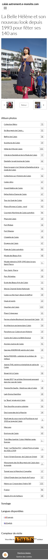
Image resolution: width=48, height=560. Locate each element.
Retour (24, 105)
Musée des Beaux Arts (23, 255)
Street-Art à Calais (23, 373)
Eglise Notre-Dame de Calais (23, 194)
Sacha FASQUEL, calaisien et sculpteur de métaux (23, 357)
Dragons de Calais (23, 243)
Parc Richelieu (23, 276)
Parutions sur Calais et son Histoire (23, 331)
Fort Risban (23, 225)
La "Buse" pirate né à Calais (23, 400)
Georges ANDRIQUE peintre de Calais (23, 350)
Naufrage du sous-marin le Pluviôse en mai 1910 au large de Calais (24, 419)
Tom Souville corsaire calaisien (23, 406)
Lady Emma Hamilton (23, 394)
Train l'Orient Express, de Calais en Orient (23, 456)
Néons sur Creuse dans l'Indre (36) (23, 483)
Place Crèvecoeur (23, 313)
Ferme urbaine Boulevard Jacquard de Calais (23, 319)
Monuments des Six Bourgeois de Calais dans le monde (24, 463)
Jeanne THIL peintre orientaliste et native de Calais (23, 365)
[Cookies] (5, 555)
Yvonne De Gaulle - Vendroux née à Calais (23, 388)
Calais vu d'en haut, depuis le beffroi (23, 295)
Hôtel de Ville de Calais (23, 149)
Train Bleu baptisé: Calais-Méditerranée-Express (23, 440)
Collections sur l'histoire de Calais (23, 176)
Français (9, 517)
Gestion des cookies (24, 557)
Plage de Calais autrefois (23, 249)
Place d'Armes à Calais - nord (23, 206)
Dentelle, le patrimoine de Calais (23, 161)
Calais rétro (23, 182)
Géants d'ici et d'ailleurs (23, 496)
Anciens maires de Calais (23, 344)
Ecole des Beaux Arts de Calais (23, 282)
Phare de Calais (23, 219)
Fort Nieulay (23, 231)
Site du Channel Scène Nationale (23, 288)
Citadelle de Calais (23, 237)
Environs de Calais (23, 433)
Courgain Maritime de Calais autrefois (23, 212)
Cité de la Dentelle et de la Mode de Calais (23, 155)
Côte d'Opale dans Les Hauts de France (23, 477)
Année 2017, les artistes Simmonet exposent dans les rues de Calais (24, 380)
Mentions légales (24, 553)
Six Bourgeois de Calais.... (23, 130)
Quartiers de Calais (23, 307)
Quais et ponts (23, 301)
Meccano (23, 427)
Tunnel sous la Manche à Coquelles (23, 471)
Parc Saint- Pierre (23, 270)
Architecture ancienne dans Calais (23, 325)
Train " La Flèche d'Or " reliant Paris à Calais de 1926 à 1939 (24, 449)
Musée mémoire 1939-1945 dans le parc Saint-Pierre (23, 262)
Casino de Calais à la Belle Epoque (23, 337)
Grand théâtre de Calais (23, 188)
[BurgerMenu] (5, 8)
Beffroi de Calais (23, 136)
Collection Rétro (23, 124)
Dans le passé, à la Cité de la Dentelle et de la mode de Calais (24, 168)
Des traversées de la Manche (23, 412)
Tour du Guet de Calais (23, 200)
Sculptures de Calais (23, 142)
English (9, 523)
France (23, 489)
